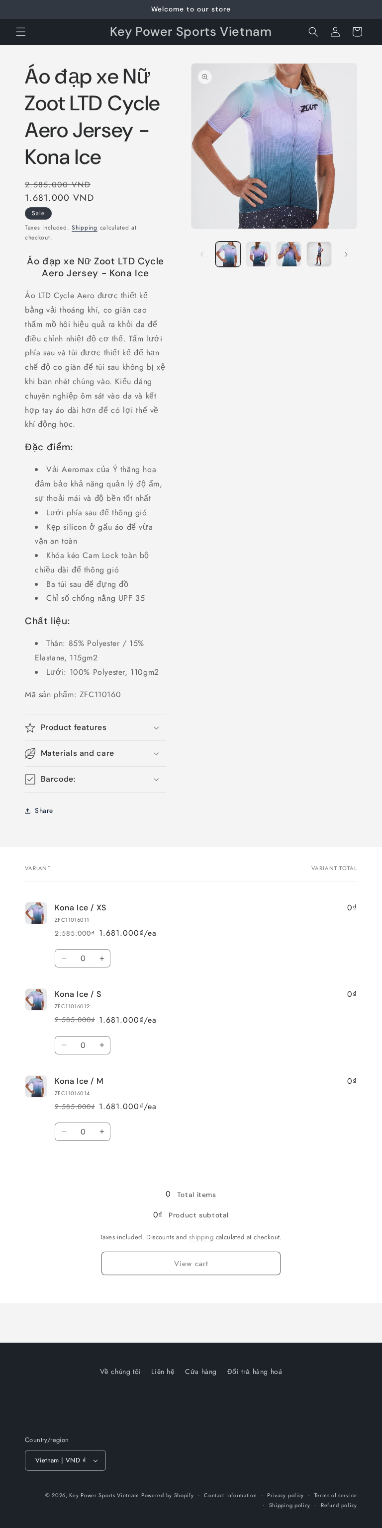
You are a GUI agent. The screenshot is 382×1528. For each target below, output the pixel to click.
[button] (21, 32)
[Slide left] (202, 254)
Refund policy (339, 1505)
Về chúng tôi (120, 1371)
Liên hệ (163, 1371)
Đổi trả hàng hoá (255, 1371)
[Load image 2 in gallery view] (258, 254)
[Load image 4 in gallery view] (319, 254)
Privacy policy (285, 1495)
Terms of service (335, 1495)
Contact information (230, 1495)
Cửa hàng (201, 1371)
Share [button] (44, 810)
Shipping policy (290, 1505)
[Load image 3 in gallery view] (288, 254)
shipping (201, 1237)
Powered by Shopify (167, 1495)
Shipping (84, 227)
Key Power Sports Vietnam (104, 1495)
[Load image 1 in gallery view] (228, 254)
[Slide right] (346, 254)
